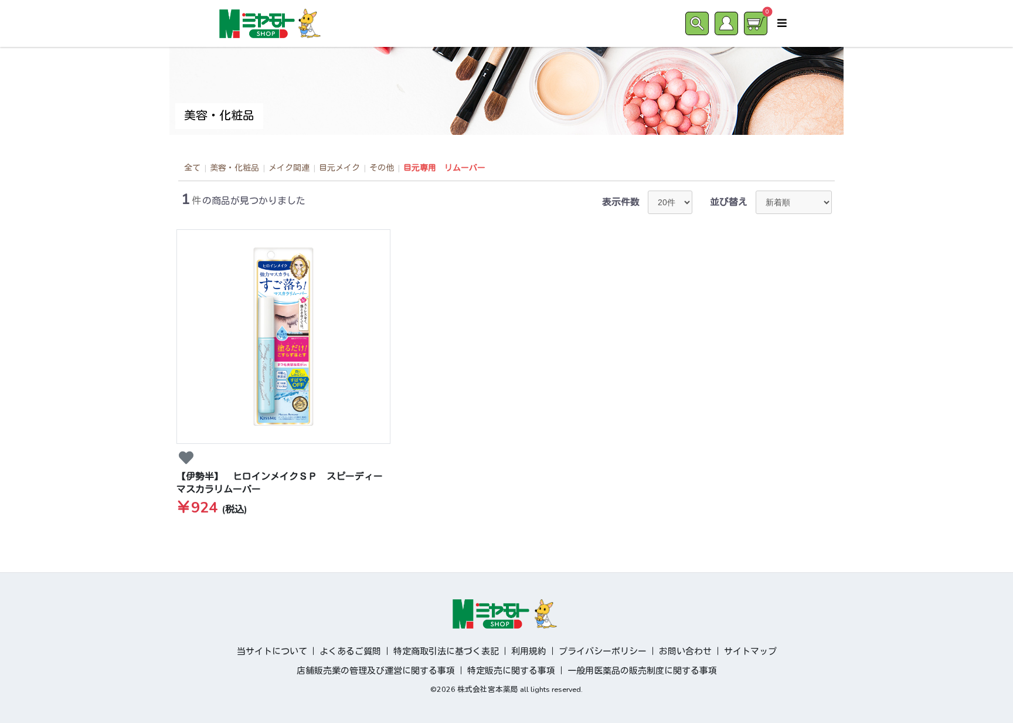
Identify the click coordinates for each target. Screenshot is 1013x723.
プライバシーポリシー (603, 651)
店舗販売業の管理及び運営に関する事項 (376, 671)
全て (192, 168)
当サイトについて (272, 651)
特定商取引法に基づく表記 (446, 651)
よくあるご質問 (350, 651)
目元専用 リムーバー (444, 168)
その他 (381, 168)
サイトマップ (750, 651)
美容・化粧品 (234, 168)
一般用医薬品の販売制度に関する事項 (642, 671)
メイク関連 (289, 168)
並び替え (728, 202)
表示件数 (621, 202)
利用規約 (528, 651)
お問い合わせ (685, 651)
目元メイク (339, 168)
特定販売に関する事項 (511, 671)
